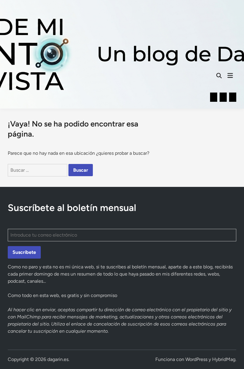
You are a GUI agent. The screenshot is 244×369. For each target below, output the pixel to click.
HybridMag (223, 359)
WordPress (196, 359)
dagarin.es (57, 359)
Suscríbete (24, 252)
